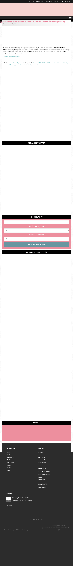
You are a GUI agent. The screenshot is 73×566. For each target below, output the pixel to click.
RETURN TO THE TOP (36, 520)
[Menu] (70, 17)
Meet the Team (42, 457)
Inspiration (14, 63)
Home (8, 452)
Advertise (49, 1)
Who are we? (41, 460)
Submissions (40, 1)
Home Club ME (42, 487)
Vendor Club (10, 457)
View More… (9, 505)
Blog (8, 470)
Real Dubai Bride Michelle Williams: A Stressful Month (48, 63)
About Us (31, 1)
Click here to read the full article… (12, 56)
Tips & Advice (21, 63)
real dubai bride (27, 65)
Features (9, 455)
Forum (9, 465)
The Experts (10, 462)
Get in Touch (58, 1)
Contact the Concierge (44, 474)
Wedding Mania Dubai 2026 (20, 498)
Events (9, 467)
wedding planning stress (38, 65)
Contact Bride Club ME (44, 472)
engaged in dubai (17, 65)
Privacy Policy (42, 462)
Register (67, 1)
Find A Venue (10, 460)
